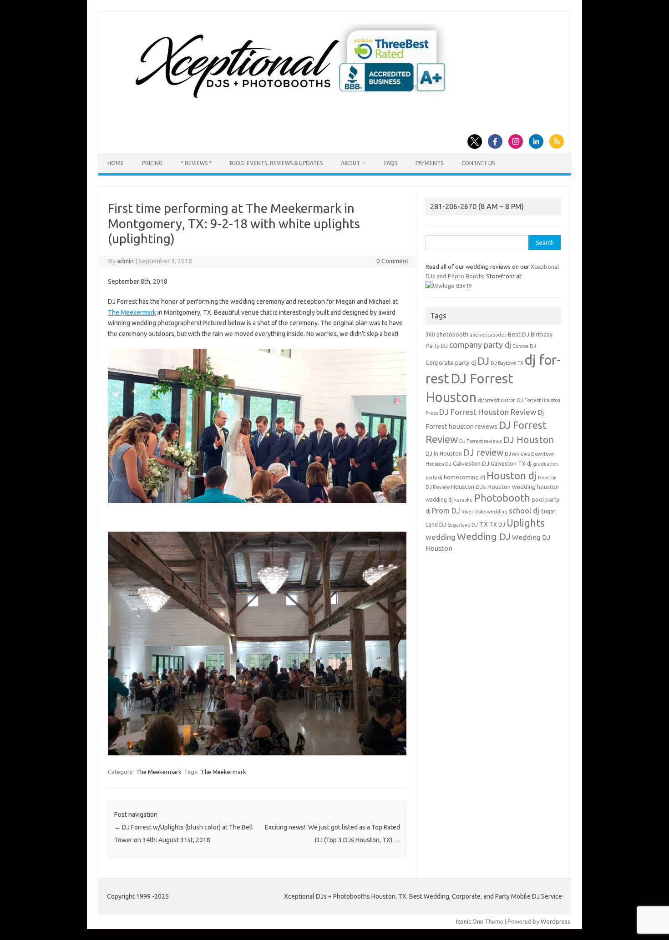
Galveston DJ (471, 463)
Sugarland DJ (462, 525)
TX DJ (497, 525)
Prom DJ (446, 511)
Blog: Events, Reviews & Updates (276, 163)
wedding (441, 537)
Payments (429, 163)
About (350, 163)
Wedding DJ (484, 536)
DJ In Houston (444, 454)
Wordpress (555, 921)
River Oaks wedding (484, 511)
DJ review (483, 452)
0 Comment (392, 261)
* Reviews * (196, 163)
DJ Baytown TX (507, 363)
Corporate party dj (451, 362)
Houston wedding (511, 486)
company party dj (480, 344)
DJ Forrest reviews (480, 441)
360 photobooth (447, 334)
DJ (483, 361)
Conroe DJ (524, 346)
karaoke (463, 500)
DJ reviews (517, 454)
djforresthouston (497, 400)
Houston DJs (468, 486)
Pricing (152, 163)
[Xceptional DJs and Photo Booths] (298, 102)
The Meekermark (132, 312)
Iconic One (469, 921)
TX (483, 524)
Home (115, 163)
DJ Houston (528, 439)
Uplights (526, 523)
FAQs (390, 163)
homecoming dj (464, 477)
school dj (524, 510)
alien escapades (488, 334)
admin (125, 261)
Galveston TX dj (511, 464)
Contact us (478, 163)
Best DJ (518, 334)
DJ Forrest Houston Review (487, 411)
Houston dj (512, 475)
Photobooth (502, 498)
